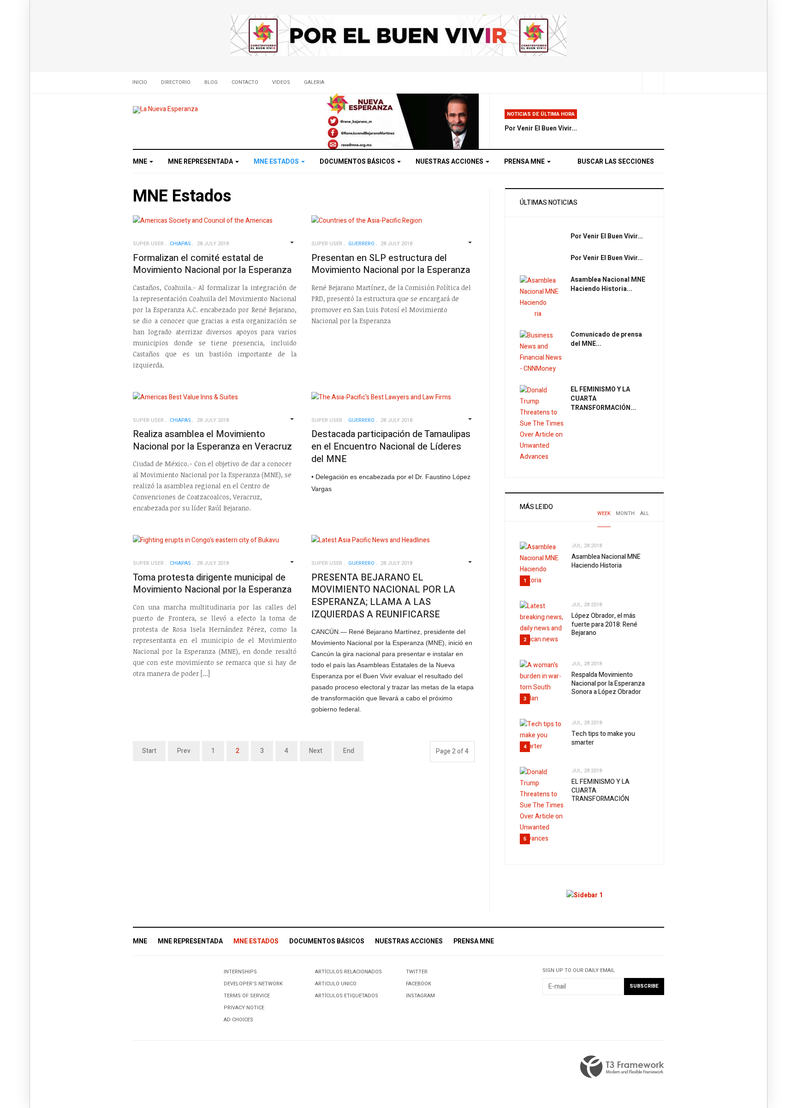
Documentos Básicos (358, 161)
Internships (240, 972)
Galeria (314, 82)
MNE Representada (201, 161)
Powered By (622, 1066)
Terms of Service (247, 996)
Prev (183, 751)
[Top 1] (398, 35)
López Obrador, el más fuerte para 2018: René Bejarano (604, 624)
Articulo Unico (336, 984)
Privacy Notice (244, 1008)
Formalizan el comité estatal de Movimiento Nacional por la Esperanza (212, 264)
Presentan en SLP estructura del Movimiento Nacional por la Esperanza (390, 264)
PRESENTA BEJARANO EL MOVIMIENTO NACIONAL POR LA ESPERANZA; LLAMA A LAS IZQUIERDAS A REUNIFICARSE (383, 596)
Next (315, 751)
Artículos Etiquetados (346, 996)
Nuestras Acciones (450, 161)
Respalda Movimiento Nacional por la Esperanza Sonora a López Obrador (608, 683)
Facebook (418, 984)
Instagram (420, 996)
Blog (211, 82)
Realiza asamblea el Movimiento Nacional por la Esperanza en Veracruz (212, 440)
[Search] (653, 82)
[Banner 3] (402, 121)
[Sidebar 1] (584, 895)
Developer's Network (253, 984)
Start (149, 751)
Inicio (139, 82)
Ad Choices (238, 1020)
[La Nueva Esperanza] (165, 109)
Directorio (175, 82)
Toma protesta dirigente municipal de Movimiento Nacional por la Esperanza (212, 584)
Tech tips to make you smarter (603, 738)
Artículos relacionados (348, 972)
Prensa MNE (525, 161)
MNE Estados (277, 161)
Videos (281, 82)
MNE (141, 161)
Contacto (245, 82)
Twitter (417, 972)
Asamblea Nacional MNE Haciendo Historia (606, 561)
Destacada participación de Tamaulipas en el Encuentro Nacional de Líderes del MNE (390, 446)
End (348, 751)
